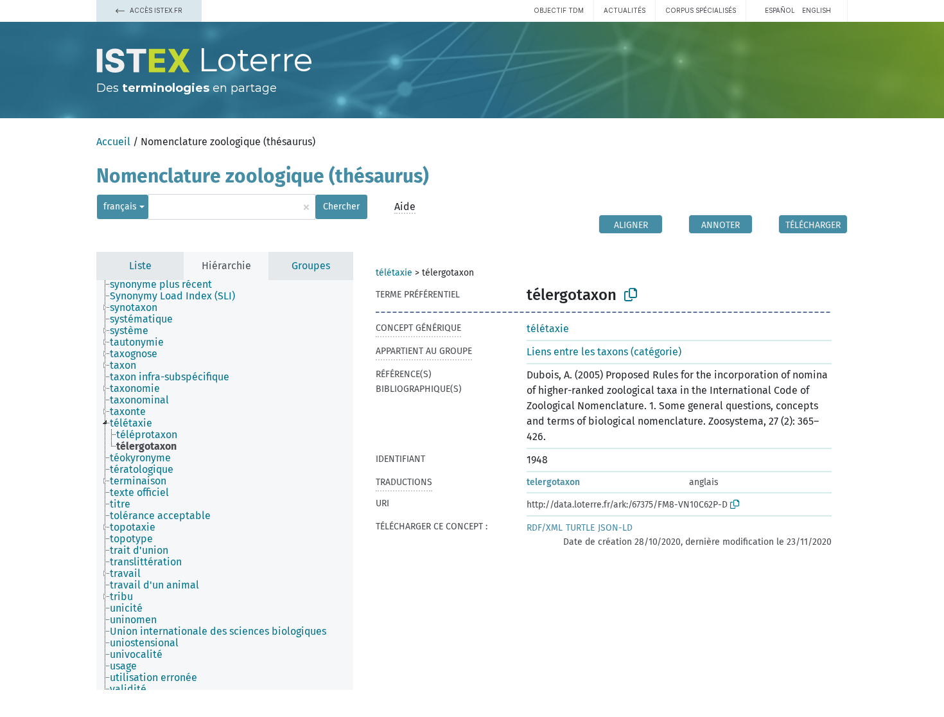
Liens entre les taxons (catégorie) (604, 352)
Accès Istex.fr (155, 10)
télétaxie (394, 272)
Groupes (311, 266)
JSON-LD (615, 527)
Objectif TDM (559, 10)
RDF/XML (545, 527)
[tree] (224, 485)
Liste (140, 266)
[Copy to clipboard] (630, 295)
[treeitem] (166, 284)
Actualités (624, 10)
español (780, 10)
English (816, 10)
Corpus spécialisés (700, 10)
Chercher (341, 206)
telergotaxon (553, 482)
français (120, 206)
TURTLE (580, 527)
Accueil (113, 142)
